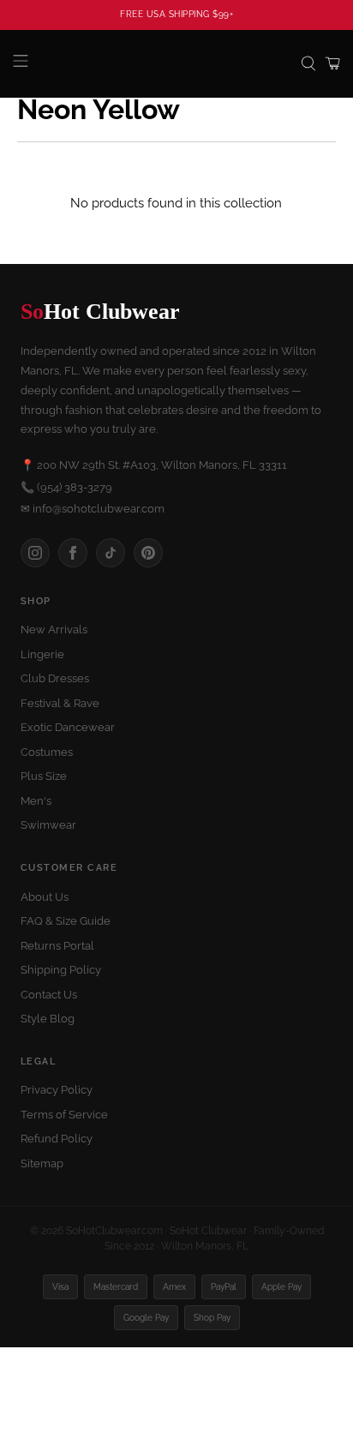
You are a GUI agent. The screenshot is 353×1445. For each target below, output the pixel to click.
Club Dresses (55, 678)
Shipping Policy (61, 969)
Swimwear (48, 824)
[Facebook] (72, 552)
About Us (45, 896)
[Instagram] (35, 552)
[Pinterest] (148, 552)
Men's (36, 800)
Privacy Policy (57, 1089)
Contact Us (49, 994)
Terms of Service (64, 1114)
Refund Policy (57, 1138)
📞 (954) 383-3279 (66, 487)
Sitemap (42, 1163)
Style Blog (48, 1018)
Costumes (47, 752)
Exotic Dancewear (68, 727)
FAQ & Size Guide (66, 920)
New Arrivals (54, 629)
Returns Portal (57, 945)
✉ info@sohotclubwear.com (93, 508)
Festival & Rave (60, 703)
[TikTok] (110, 552)
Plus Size (44, 776)
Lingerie (42, 654)
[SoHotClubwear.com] (176, 63)
